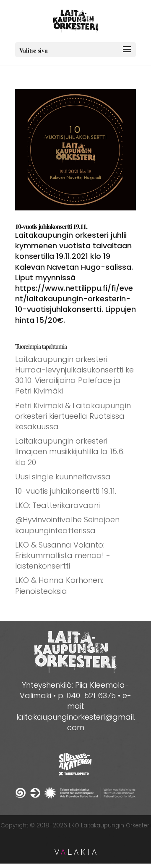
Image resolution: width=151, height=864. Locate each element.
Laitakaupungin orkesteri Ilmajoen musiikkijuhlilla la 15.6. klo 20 (70, 451)
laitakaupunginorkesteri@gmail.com (75, 722)
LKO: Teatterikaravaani (57, 505)
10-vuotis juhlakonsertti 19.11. (51, 226)
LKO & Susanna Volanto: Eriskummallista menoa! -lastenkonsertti (62, 555)
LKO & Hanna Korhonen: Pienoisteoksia (59, 585)
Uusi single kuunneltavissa (63, 476)
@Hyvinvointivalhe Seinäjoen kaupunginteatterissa (67, 524)
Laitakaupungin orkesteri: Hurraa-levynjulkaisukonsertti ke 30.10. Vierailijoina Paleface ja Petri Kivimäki (74, 375)
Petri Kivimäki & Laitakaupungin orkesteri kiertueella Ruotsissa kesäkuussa (73, 416)
